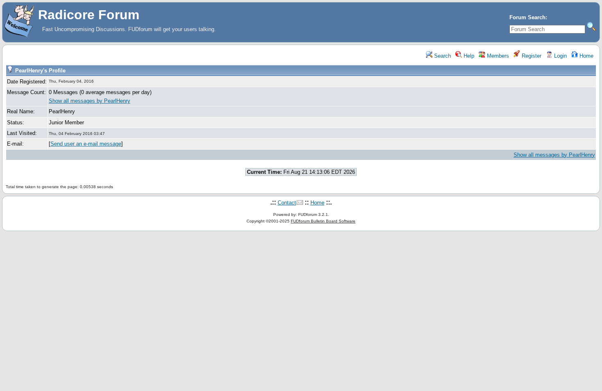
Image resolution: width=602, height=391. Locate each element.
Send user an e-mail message (85, 144)
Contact (287, 203)
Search (441, 56)
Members (497, 56)
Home (585, 56)
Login (559, 56)
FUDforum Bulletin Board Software (323, 221)
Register (530, 56)
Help (468, 56)
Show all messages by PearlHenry (89, 101)
